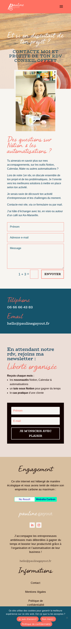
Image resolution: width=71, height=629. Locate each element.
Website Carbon (45, 499)
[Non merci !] (67, 617)
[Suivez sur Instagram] (38, 525)
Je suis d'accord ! (27, 619)
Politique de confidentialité (36, 624)
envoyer (52, 274)
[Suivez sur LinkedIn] (32, 525)
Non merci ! (48, 619)
